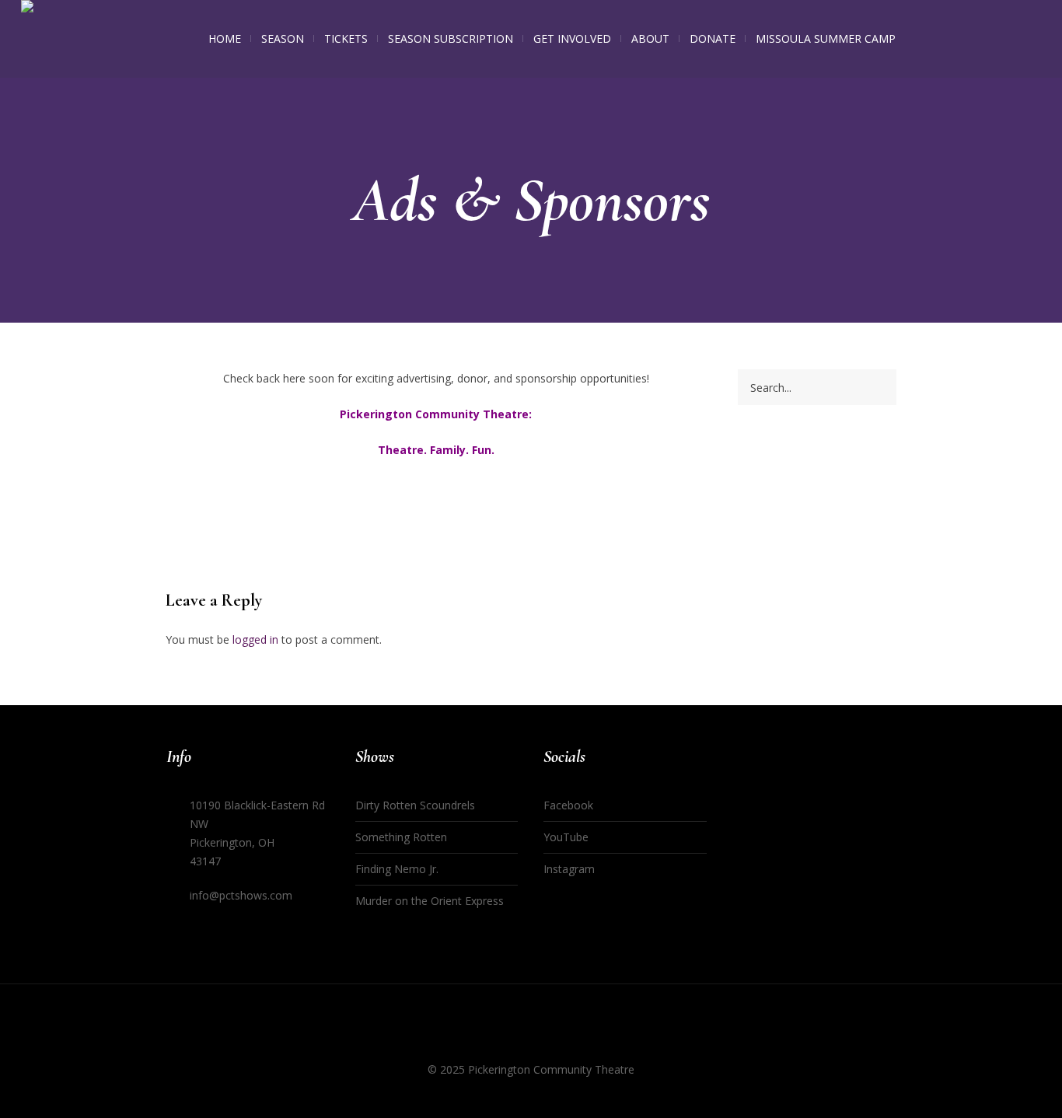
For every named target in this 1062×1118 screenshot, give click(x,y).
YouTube (566, 837)
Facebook (568, 805)
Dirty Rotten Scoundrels (415, 805)
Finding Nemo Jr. (396, 868)
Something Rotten (401, 837)
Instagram (569, 868)
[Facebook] (501, 1039)
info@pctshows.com (241, 895)
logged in (255, 639)
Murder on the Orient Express (429, 900)
